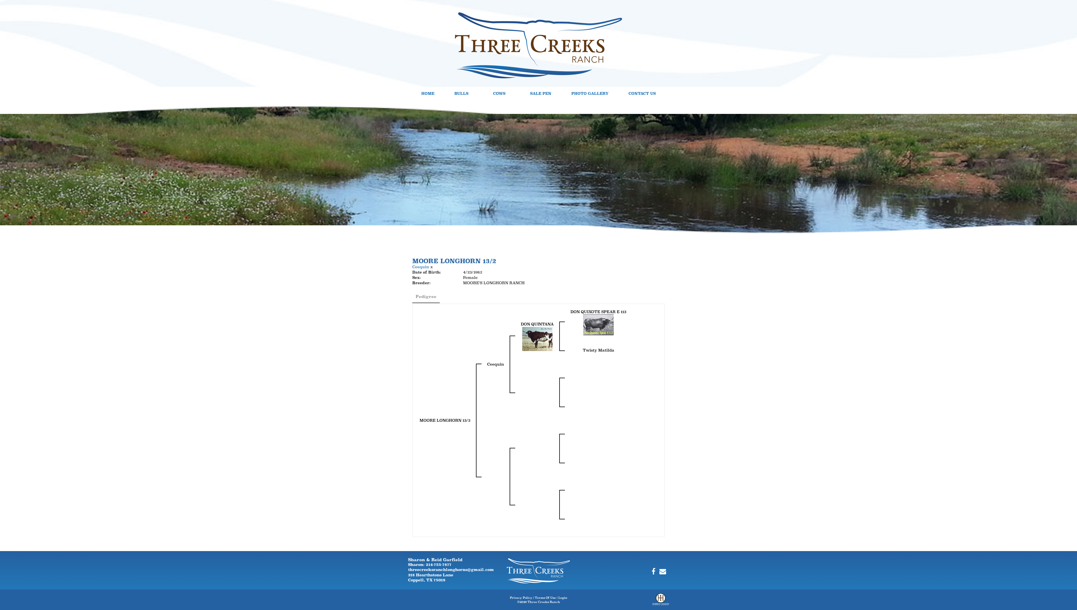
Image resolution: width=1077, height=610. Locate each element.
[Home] (538, 570)
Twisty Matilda (598, 350)
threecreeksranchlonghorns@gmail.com (451, 569)
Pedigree (426, 296)
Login (562, 597)
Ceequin (420, 267)
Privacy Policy (521, 597)
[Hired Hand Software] (660, 601)
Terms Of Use (545, 597)
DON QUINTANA (537, 324)
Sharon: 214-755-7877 (430, 564)
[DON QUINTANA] (537, 338)
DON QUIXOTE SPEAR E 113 (598, 311)
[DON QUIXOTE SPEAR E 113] (598, 324)
